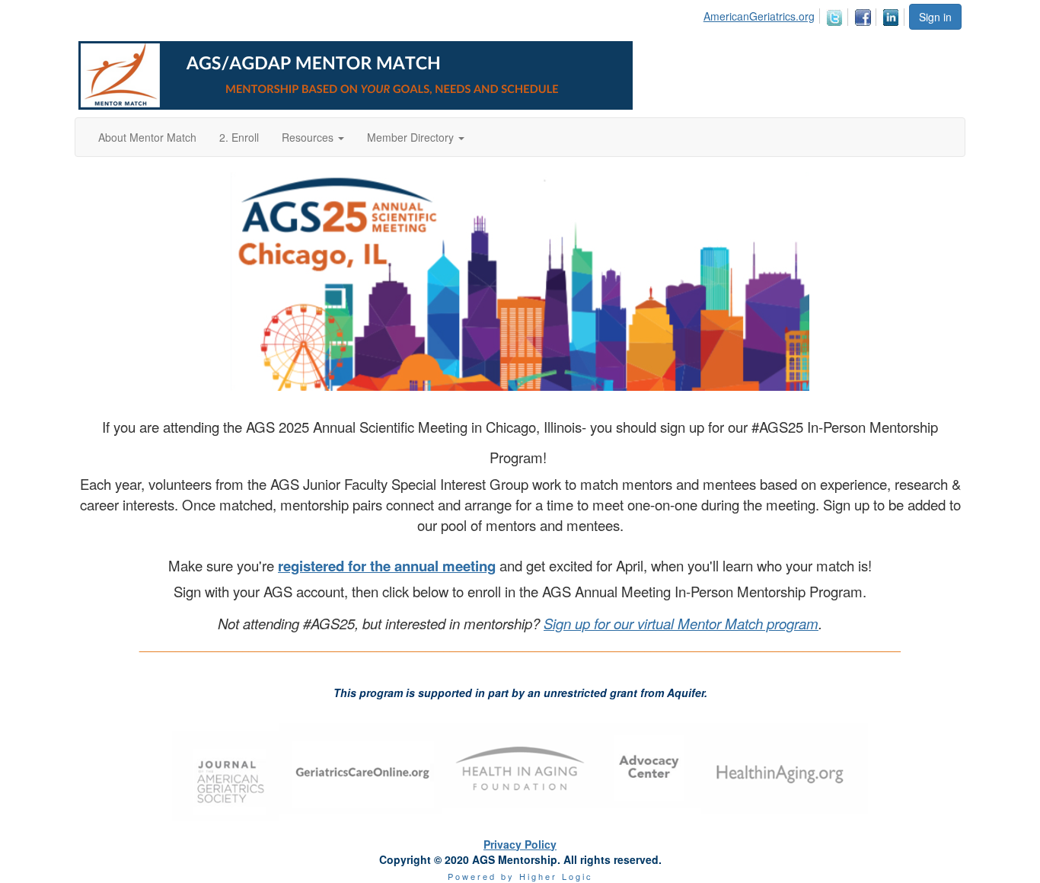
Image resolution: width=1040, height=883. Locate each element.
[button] (313, 137)
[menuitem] (763, 14)
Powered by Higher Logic (520, 876)
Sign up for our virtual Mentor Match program (681, 623)
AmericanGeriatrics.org (759, 16)
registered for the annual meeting (387, 565)
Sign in (935, 16)
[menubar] (805, 15)
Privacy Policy (520, 844)
